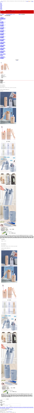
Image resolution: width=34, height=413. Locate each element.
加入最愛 (1, 9)
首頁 (0, 2)
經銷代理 (1, 8)
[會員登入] (27, 1)
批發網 (8, 408)
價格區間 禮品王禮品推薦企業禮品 (7, 14)
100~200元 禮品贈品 (16, 14)
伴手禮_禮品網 (6, 408)
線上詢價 (1, 4)
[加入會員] (29, 1)
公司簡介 (1, 3)
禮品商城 (32, 1)
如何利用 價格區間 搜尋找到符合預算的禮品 (16, 10)
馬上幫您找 (1, 5)
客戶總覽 (1, 6)
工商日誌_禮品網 (3, 408)
